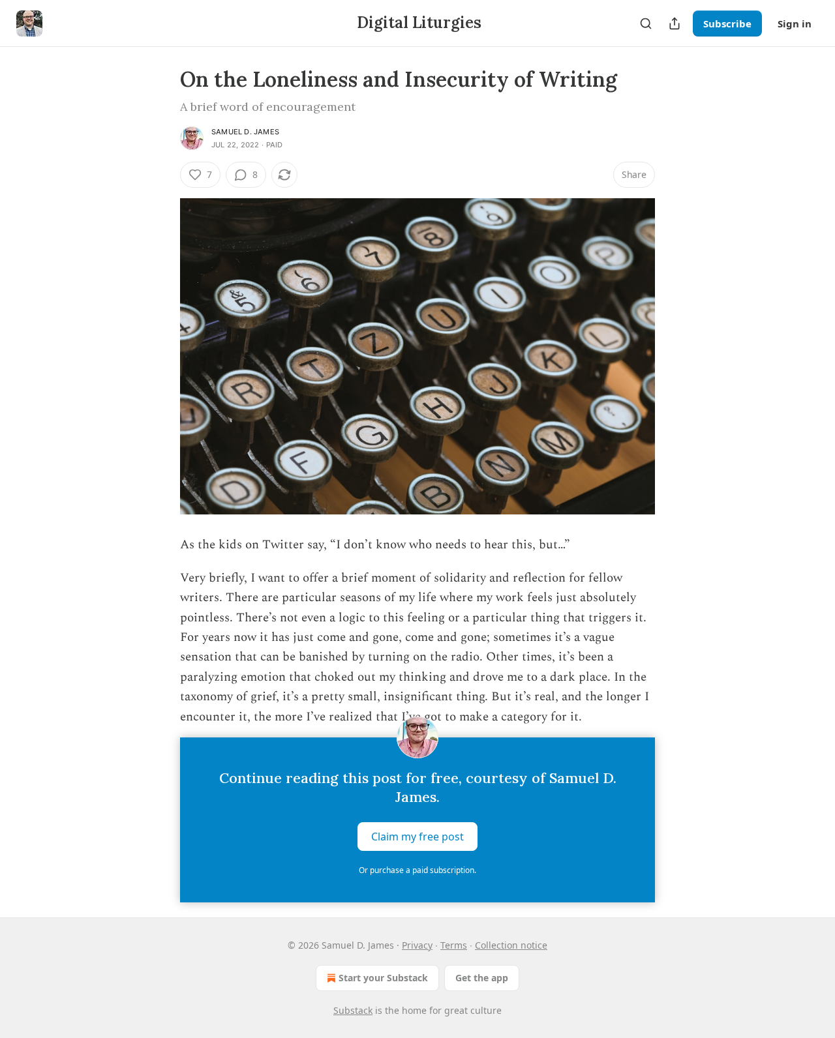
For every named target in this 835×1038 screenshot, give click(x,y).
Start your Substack (383, 977)
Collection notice (511, 945)
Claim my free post (417, 836)
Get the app (481, 977)
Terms (453, 945)
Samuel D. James (245, 131)
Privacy (417, 945)
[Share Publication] (674, 23)
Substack (352, 1010)
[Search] (646, 23)
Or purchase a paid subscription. (417, 870)
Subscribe (727, 23)
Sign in (795, 23)
